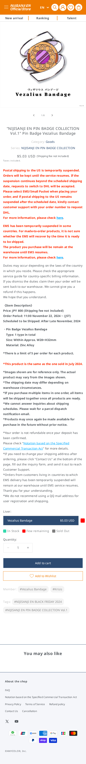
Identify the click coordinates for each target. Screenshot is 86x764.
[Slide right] (52, 115)
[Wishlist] (70, 7)
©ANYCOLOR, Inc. (16, 751)
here (60, 218)
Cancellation (29, 711)
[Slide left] (33, 115)
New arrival (14, 18)
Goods (50, 142)
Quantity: (10, 539)
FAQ (7, 690)
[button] (54, 7)
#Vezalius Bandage (33, 589)
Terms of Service (35, 704)
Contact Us (11, 711)
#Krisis (57, 589)
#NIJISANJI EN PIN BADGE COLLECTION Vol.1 (36, 610)
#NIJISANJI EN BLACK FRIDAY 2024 (38, 602)
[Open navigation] (7, 7)
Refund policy (57, 704)
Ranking (42, 18)
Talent (72, 18)
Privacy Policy (13, 704)
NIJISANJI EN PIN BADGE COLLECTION (48, 148)
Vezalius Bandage (41, 520)
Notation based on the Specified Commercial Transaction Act (41, 697)
